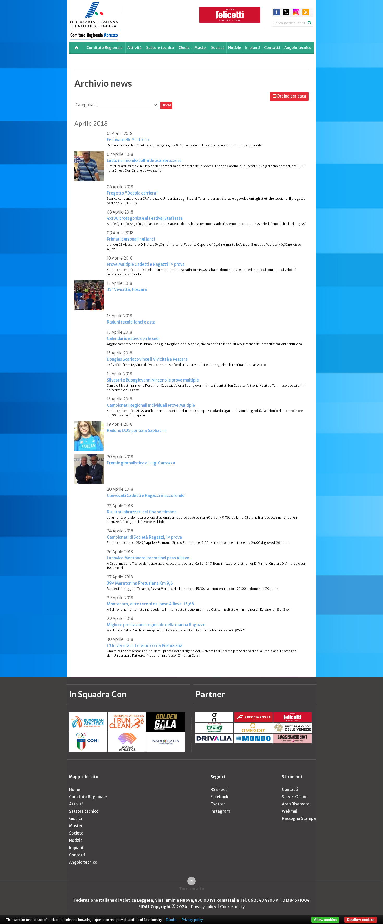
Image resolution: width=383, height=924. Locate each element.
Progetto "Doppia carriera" (133, 193)
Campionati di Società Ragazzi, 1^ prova (144, 537)
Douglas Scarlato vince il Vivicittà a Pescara (147, 359)
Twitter (218, 804)
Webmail (290, 811)
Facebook (219, 796)
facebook (276, 12)
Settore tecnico (160, 47)
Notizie (234, 47)
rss (305, 12)
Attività (134, 47)
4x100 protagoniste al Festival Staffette (145, 218)
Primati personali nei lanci (131, 239)
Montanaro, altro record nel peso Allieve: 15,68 (150, 604)
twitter (286, 12)
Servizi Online (294, 796)
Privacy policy (203, 906)
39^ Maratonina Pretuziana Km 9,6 (140, 583)
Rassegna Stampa (299, 818)
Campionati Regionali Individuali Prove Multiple (151, 405)
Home (74, 789)
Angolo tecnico (297, 47)
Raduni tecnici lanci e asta (131, 322)
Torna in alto (191, 888)
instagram (296, 12)
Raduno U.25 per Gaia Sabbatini (136, 430)
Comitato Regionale (104, 47)
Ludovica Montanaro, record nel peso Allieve (148, 557)
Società (217, 47)
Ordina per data (291, 96)
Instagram (220, 811)
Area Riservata (296, 804)
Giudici (184, 47)
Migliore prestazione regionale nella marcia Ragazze (156, 624)
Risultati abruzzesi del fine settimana (142, 511)
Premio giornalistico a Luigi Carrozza (141, 463)
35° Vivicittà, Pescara (127, 289)
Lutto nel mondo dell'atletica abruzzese (144, 160)
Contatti (272, 47)
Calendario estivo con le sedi (133, 338)
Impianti (252, 47)
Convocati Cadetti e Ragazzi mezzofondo (145, 495)
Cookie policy (232, 906)
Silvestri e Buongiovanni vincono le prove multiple (153, 380)
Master (200, 47)
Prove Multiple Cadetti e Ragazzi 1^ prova (146, 264)
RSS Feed (219, 789)
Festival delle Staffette (128, 139)
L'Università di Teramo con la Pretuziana (144, 645)
